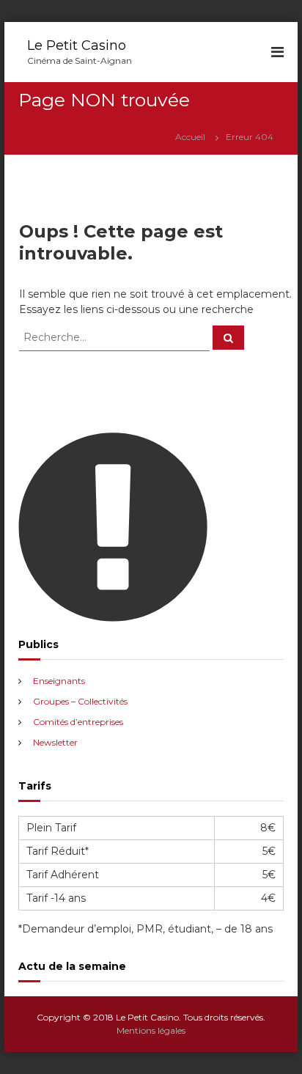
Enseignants (59, 680)
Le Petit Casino (76, 45)
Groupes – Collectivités (80, 701)
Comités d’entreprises (78, 721)
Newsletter (55, 742)
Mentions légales (151, 1030)
